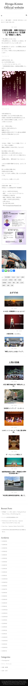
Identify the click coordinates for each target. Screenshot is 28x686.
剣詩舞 (19, 279)
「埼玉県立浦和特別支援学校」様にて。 (14, 495)
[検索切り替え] (26, 15)
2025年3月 (4, 568)
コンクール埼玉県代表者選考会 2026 (10, 517)
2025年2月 (4, 572)
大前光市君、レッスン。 (14, 334)
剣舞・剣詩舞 (14, 27)
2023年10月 (4, 616)
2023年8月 (4, 623)
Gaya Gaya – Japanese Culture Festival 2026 (13, 526)
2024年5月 (4, 596)
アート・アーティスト (10, 330)
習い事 (22, 282)
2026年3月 (4, 548)
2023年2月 (4, 630)
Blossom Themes (8, 684)
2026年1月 (4, 555)
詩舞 (12, 285)
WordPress (22, 684)
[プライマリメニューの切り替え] (2, 15)
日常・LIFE (4, 670)
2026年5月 (4, 541)
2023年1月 (4, 633)
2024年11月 (4, 582)
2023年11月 (4, 613)
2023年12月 (4, 609)
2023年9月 (4, 620)
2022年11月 (4, 637)
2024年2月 (4, 603)
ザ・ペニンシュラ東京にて (14, 454)
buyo (18, 277)
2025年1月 (4, 575)
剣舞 (15, 279)
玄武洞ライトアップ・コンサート (14, 408)
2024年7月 (4, 589)
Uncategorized (5, 660)
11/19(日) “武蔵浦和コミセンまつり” (14, 311)
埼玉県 (9, 282)
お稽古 (22, 277)
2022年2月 (4, 644)
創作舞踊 (4, 282)
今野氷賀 (10, 279)
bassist (13, 277)
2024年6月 (4, 592)
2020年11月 (4, 647)
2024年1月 (4, 606)
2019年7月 (4, 651)
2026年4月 (4, 544)
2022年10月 (4, 640)
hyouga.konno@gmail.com (13, 205)
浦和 (17, 282)
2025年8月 (4, 561)
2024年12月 (4, 579)
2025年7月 (4, 565)
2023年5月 (4, 627)
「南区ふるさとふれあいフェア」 (14, 351)
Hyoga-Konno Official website (19, 681)
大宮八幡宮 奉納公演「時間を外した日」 (14, 385)
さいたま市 (5, 279)
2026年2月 (4, 551)
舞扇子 (4, 285)
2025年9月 (4, 558)
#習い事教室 (7, 277)
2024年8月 (4, 585)
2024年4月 (4, 599)
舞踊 (8, 285)
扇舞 (14, 282)
